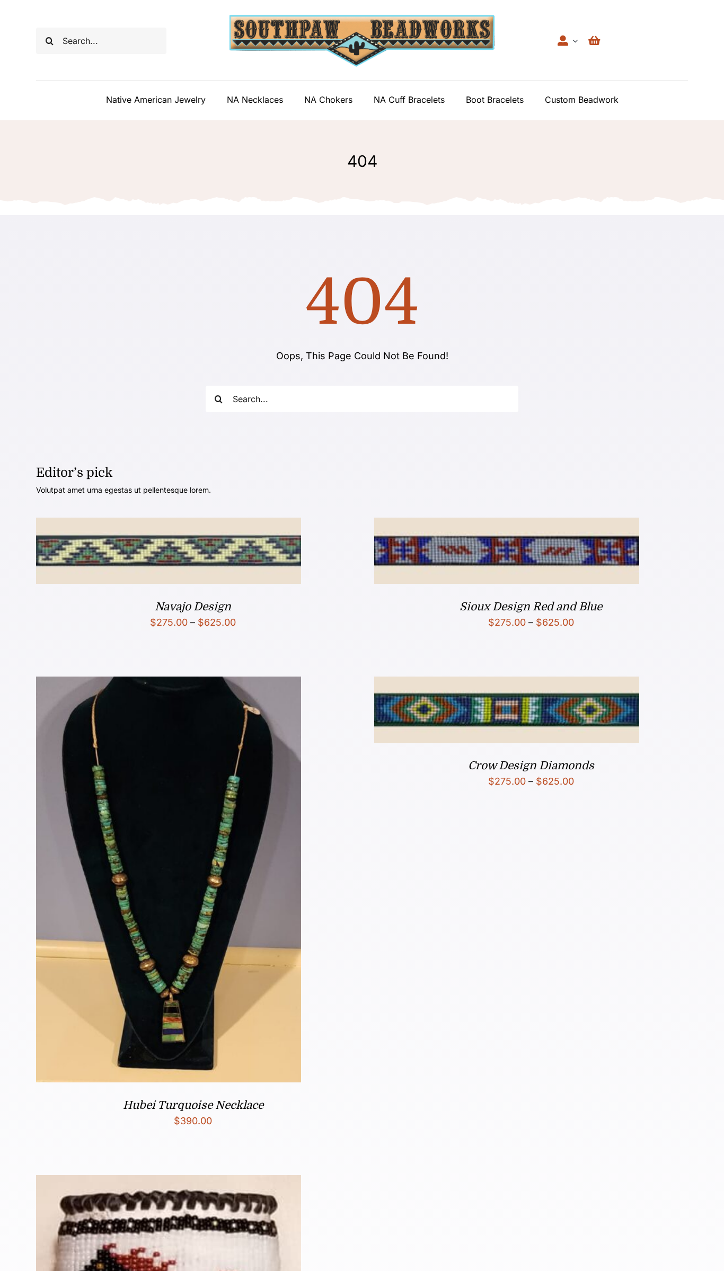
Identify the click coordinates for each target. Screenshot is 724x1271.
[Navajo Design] (168, 525)
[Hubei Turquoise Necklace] (168, 684)
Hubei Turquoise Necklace (193, 1105)
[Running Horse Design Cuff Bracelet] (168, 1183)
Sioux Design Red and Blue (531, 606)
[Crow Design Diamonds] (506, 684)
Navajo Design (193, 606)
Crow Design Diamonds (531, 765)
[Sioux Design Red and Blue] (506, 525)
